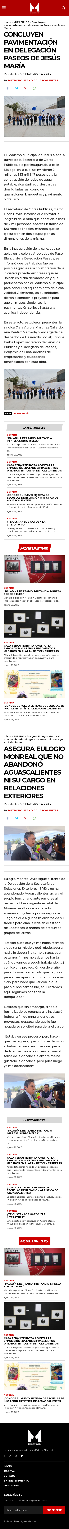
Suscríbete (54, 1510)
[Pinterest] (25, 88)
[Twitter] (16, 88)
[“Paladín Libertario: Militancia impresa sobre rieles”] (34, 569)
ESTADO (12, 435)
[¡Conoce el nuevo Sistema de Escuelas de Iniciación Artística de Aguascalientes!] (34, 684)
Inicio (7, 22)
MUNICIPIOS (21, 22)
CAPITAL (9, 1470)
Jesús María (21, 413)
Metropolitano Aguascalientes (33, 80)
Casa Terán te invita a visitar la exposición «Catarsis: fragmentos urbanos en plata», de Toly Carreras (34, 468)
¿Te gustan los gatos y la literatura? (26, 523)
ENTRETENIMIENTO (17, 1480)
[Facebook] (8, 88)
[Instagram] (10, 1456)
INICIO (8, 1466)
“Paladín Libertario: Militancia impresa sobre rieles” (29, 439)
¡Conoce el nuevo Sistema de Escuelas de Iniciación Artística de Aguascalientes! (32, 497)
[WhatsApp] (34, 88)
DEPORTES (11, 1485)
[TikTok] (16, 1456)
